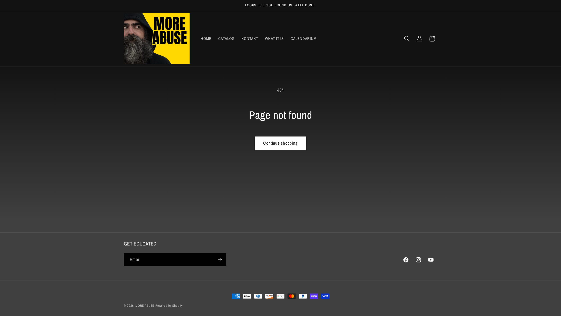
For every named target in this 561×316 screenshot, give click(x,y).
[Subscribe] (220, 259)
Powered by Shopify (169, 305)
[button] (407, 38)
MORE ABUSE (144, 305)
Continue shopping (280, 143)
